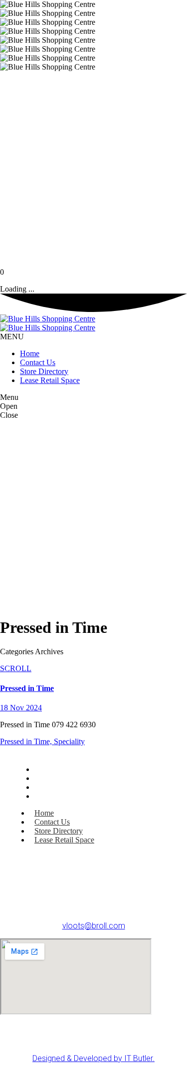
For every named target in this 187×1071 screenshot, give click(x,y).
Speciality (69, 741)
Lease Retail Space (68, 796)
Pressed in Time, (27, 741)
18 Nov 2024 (21, 707)
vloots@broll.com (93, 925)
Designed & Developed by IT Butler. (93, 1058)
